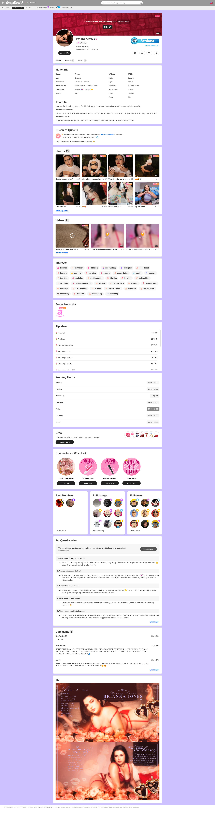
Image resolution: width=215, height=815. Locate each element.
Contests (53, 8)
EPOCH (38, 807)
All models (6, 8)
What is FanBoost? (152, 45)
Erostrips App (67, 8)
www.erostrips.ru (24, 807)
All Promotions (41, 8)
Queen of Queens (107, 134)
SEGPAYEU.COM (47, 807)
